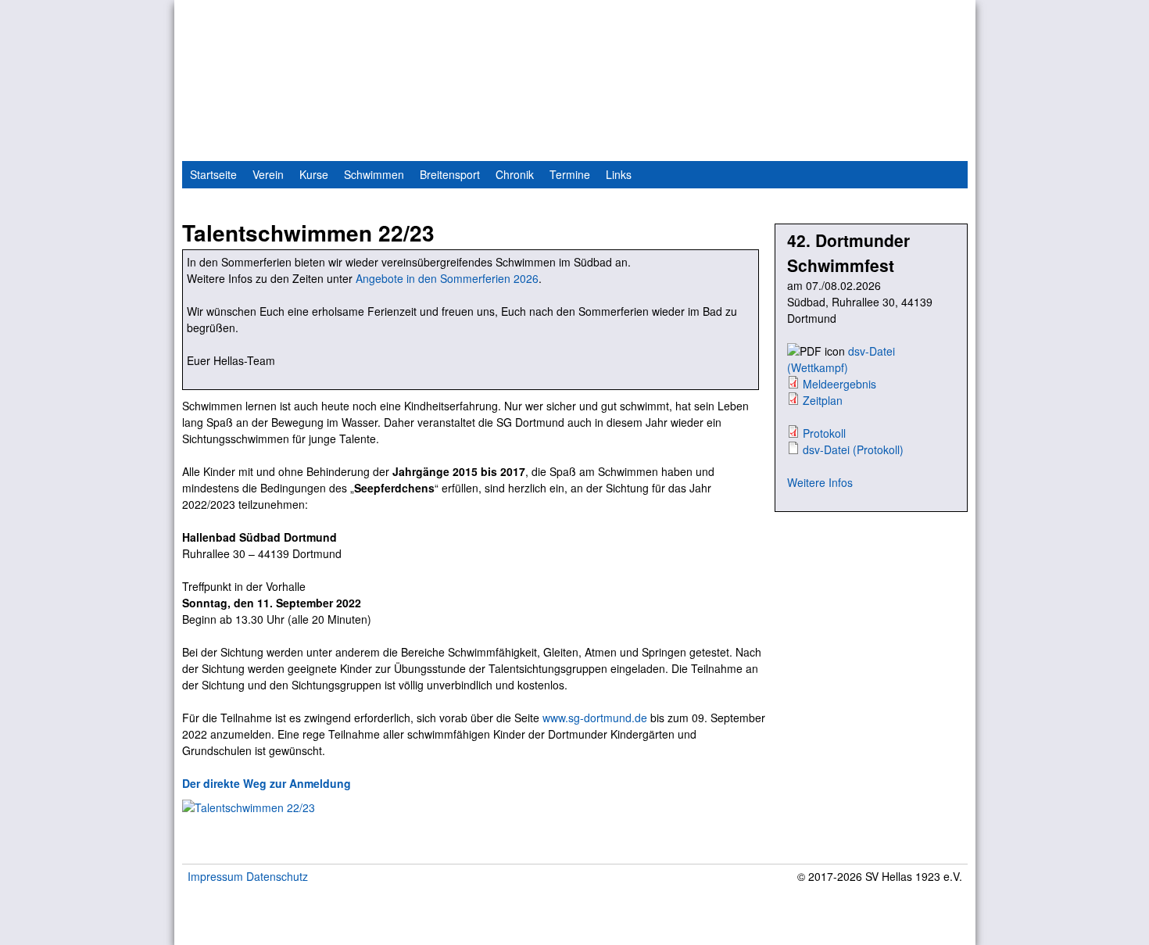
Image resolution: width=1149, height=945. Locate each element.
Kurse (313, 174)
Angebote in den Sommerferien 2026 (447, 278)
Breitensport (450, 174)
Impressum (215, 876)
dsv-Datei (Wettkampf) (841, 359)
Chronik (515, 174)
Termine (569, 174)
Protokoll (824, 433)
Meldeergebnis (839, 384)
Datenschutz (277, 876)
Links (619, 174)
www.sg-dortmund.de (594, 717)
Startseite (213, 174)
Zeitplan (823, 400)
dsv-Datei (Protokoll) (853, 449)
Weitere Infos (820, 482)
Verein (268, 174)
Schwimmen (374, 174)
